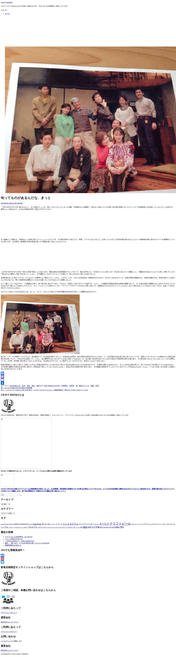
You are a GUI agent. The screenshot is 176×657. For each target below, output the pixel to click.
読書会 (117, 527)
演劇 (92, 386)
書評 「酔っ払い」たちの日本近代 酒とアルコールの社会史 (27, 543)
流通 (113, 527)
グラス (141, 524)
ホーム (7, 13)
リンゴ (78, 527)
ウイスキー (90, 524)
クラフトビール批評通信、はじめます (19, 537)
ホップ (57, 527)
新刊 (101, 527)
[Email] (88, 379)
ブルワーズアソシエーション (46, 527)
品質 (89, 527)
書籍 (107, 527)
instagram (37, 524)
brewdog (11, 524)
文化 (23, 386)
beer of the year (4, 524)
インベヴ (82, 524)
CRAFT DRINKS (7, 2)
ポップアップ (63, 527)
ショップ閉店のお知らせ (14, 539)
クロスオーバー (135, 524)
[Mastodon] (88, 376)
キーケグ (104, 523)
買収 (122, 527)
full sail (30, 524)
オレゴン (96, 524)
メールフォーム (6, 641)
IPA (43, 524)
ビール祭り (24, 527)
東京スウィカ (84, 386)
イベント (58, 524)
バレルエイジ (17, 527)
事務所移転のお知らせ (13, 545)
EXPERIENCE (24, 524)
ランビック (71, 527)
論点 (33, 386)
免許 (81, 527)
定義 (97, 527)
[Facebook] (88, 373)
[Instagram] (88, 558)
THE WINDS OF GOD (52, 386)
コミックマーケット (154, 524)
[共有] (88, 383)
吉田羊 (71, 386)
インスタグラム (70, 524)
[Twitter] (88, 562)
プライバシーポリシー (9, 613)
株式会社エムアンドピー (10, 622)
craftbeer (16, 524)
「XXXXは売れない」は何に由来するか (19, 541)
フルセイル (32, 527)
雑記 (38, 386)
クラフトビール (120, 523)
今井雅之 (64, 386)
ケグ (145, 524)
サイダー (163, 524)
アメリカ (52, 524)
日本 (28, 386)
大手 (93, 527)
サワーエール (171, 524)
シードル (4, 527)
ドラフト (11, 527)
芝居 (97, 386)
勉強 (85, 527)
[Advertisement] (88, 30)
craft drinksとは (15, 386)
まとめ (47, 524)
